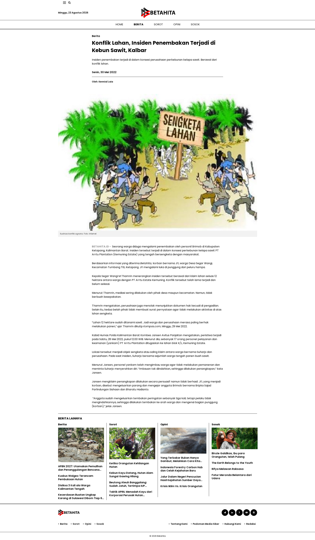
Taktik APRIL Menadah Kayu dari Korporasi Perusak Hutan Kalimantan (130, 495)
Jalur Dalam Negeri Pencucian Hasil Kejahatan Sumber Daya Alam (180, 480)
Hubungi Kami (232, 523)
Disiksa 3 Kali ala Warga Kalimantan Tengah (74, 487)
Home (119, 24)
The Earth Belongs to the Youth (232, 463)
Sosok (195, 24)
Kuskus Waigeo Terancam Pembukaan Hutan (75, 477)
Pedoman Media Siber (206, 523)
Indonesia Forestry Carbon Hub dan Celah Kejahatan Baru (181, 469)
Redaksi (251, 523)
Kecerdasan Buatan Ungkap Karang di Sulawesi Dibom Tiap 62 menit (81, 498)
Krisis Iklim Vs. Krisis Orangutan (181, 486)
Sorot (158, 24)
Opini (176, 24)
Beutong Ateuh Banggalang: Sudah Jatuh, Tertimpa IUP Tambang (128, 486)
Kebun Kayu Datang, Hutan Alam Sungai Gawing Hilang (131, 474)
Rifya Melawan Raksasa (227, 469)
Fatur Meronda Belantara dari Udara (232, 476)
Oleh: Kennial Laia (102, 81)
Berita (138, 24)
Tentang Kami (179, 523)
